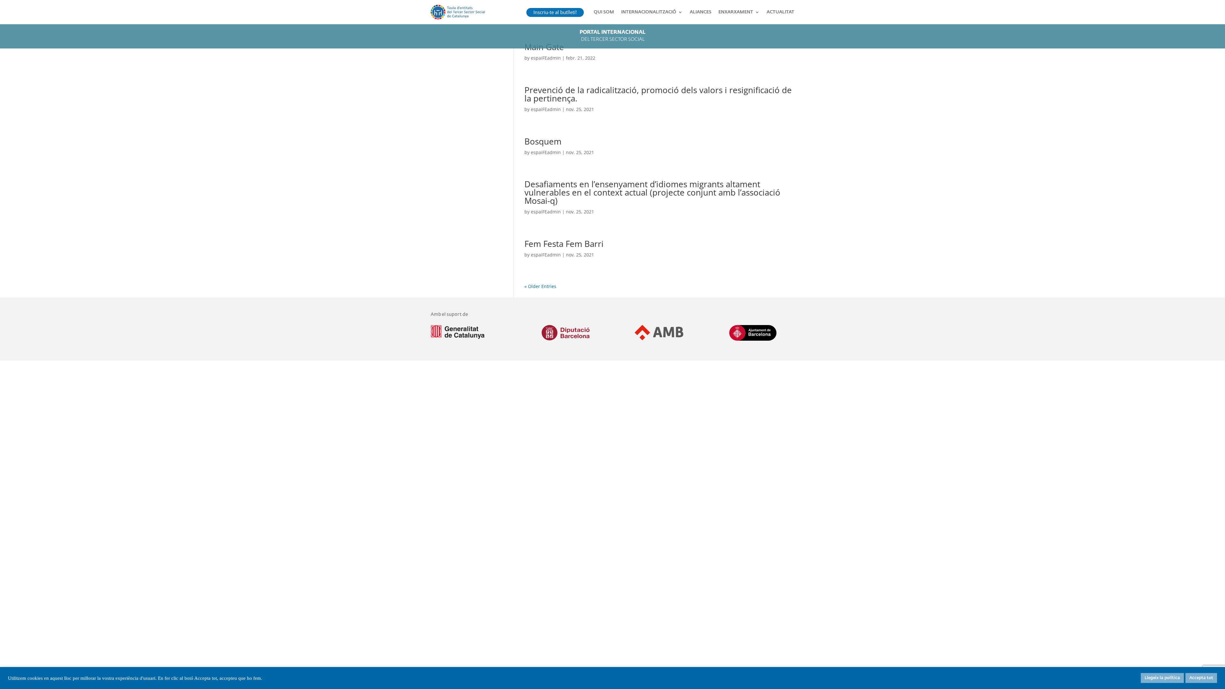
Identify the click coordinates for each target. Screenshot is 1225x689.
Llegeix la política (1162, 678)
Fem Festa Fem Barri (564, 243)
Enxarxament (735, 12)
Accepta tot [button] (1201, 678)
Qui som (604, 12)
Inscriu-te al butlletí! (555, 12)
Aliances (700, 12)
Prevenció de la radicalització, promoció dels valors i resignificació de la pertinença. (658, 94)
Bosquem (542, 141)
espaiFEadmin (546, 58)
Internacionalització (648, 12)
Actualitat (780, 12)
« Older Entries (540, 286)
